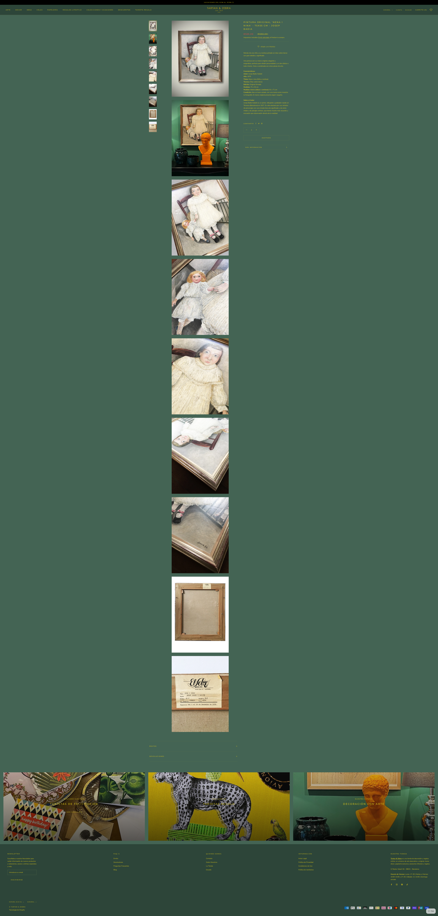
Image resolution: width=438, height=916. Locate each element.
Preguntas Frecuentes (121, 866)
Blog (115, 870)
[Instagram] (397, 884)
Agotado (266, 138)
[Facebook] (256, 123)
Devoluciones (156, 756)
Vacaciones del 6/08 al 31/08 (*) (219, 2)
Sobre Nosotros (211, 862)
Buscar (408, 10)
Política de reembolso (306, 870)
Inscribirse (17, 880)
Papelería (52, 10)
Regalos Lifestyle (72, 10)
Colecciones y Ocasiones (100, 10)
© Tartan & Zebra (17, 907)
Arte (8, 10)
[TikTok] (407, 884)
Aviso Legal (302, 858)
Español (387, 10)
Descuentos (124, 10)
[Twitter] (258, 123)
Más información (253, 147)
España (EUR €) (15, 902)
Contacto (209, 858)
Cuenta (399, 10)
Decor (18, 10)
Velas (40, 10)
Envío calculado (264, 37)
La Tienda (209, 866)
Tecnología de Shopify (17, 910)
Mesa (29, 10)
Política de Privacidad (305, 862)
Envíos (152, 746)
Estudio (208, 870)
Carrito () (421, 10)
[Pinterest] (261, 123)
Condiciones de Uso (305, 866)
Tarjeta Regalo (143, 10)
